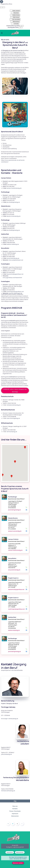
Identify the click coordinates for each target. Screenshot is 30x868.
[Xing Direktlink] (22, 823)
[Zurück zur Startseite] (15, 33)
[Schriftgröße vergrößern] (21, 27)
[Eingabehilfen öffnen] (1, 1)
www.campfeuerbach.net (16, 260)
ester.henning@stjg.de (13, 418)
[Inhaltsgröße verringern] (21, 26)
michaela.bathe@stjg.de (14, 405)
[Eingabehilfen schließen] (4, 7)
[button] (2, 33)
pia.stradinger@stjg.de (13, 202)
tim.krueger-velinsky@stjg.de (9, 718)
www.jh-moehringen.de (15, 293)
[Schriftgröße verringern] (19, 27)
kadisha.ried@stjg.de (13, 244)
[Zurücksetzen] (1, 7)
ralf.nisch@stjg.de (12, 431)
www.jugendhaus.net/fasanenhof (12, 277)
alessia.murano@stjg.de (13, 216)
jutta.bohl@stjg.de (6, 754)
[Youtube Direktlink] (12, 823)
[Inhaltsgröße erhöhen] (23, 26)
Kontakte (15, 808)
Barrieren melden (18, 863)
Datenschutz (15, 816)
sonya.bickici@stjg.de (13, 258)
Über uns (15, 806)
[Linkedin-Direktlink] (17, 823)
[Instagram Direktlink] (8, 823)
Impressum (15, 813)
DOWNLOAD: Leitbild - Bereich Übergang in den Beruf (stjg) (15, 390)
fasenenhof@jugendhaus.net (16, 589)
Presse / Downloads (15, 811)
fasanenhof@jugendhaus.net (15, 274)
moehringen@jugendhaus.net (15, 291)
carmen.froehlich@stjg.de (14, 188)
